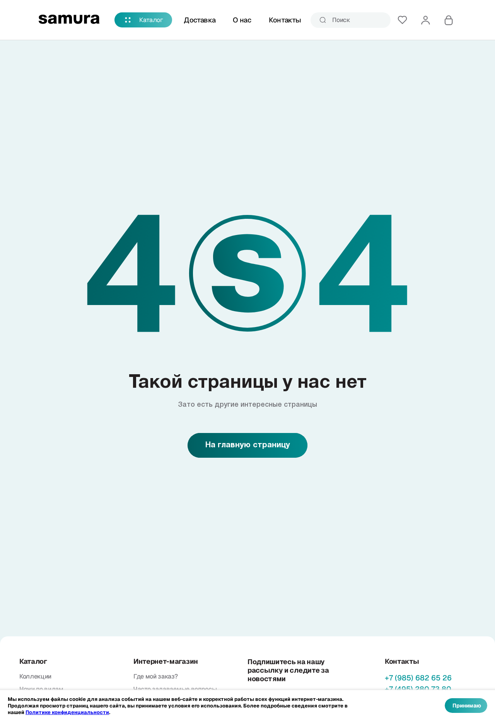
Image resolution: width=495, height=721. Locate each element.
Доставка (199, 19)
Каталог (151, 20)
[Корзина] (448, 20)
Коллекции (35, 676)
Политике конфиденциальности (67, 712)
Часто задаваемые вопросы (175, 689)
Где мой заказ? (155, 676)
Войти (425, 20)
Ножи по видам (41, 689)
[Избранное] (402, 20)
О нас (242, 19)
